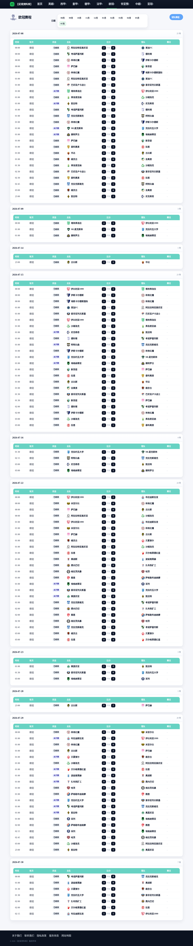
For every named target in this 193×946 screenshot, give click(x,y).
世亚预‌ (125, 4)
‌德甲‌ (88, 4)
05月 (137, 18)
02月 (112, 18)
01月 (104, 18)
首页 (39, 4)
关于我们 (17, 935)
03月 (121, 18)
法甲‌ (100, 4)
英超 (51, 4)
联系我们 (29, 935)
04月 (129, 18)
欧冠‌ (112, 4)
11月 (87, 18)
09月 (71, 18)
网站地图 (66, 935)
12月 (96, 18)
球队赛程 (176, 17)
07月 (63, 24)
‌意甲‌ (76, 4)
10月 (79, 18)
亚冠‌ (150, 4)
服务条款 (54, 935)
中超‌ (138, 4)
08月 (63, 18)
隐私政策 (41, 935)
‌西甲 (63, 4)
